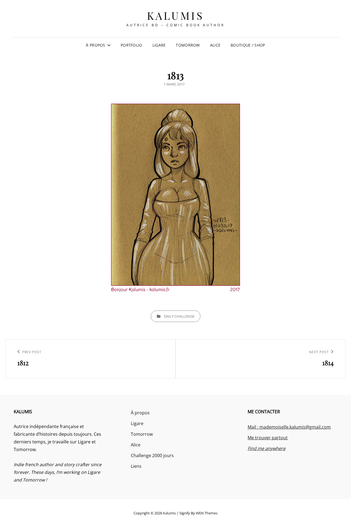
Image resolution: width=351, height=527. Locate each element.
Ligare (159, 45)
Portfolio (131, 45)
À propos (95, 45)
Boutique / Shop (248, 45)
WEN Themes (206, 513)
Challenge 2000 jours (152, 455)
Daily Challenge (179, 316)
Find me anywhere (266, 448)
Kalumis (175, 15)
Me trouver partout (268, 438)
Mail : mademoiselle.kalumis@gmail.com (289, 427)
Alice (215, 45)
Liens (136, 466)
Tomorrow (188, 45)
